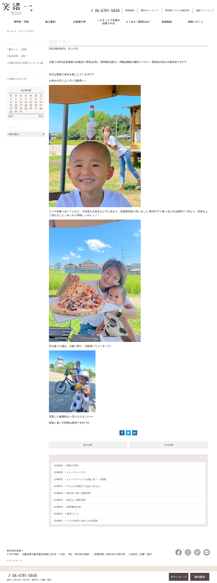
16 (16, 105)
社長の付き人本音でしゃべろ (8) (26, 62)
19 (31, 105)
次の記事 (168, 445)
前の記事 (87, 445)
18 (26, 105)
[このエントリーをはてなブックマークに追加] (134, 432)
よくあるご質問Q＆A (137, 21)
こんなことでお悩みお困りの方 (108, 21)
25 (26, 108)
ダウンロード (178, 577)
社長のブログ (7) (17, 78)
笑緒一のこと (195, 21)
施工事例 (50, 21)
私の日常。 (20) (17, 56)
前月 (10, 116)
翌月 (41, 116)
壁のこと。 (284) (18, 49)
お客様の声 (79, 21)
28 (41, 108)
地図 (62, 554)
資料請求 (129, 10)
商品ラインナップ (205, 10)
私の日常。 (74, 48)
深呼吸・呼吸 (21, 21)
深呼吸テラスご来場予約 (177, 10)
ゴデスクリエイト (71, 569)
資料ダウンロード (150, 10)
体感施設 (167, 21)
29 (11, 111)
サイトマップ (15, 560)
